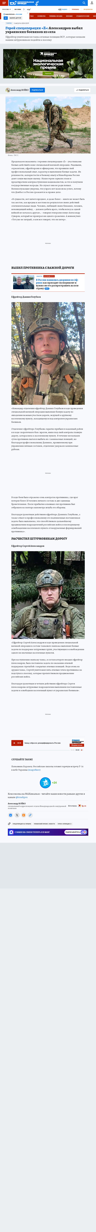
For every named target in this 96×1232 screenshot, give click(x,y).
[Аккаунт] (92, 3)
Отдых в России (82, 16)
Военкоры (41, 16)
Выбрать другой (15, 18)
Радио (64, 9)
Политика (9, 23)
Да (6, 18)
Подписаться (37, 90)
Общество (39, 276)
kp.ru (84, 805)
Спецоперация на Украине (22, 824)
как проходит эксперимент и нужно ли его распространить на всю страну (57, 284)
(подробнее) (34, 769)
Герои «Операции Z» (65, 824)
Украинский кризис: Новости (44, 824)
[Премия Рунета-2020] (36, 3)
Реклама (75, 9)
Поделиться (84, 90)
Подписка (88, 9)
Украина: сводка (55, 16)
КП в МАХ (69, 16)
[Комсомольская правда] (22, 3)
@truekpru (22, 797)
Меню (4, 3)
